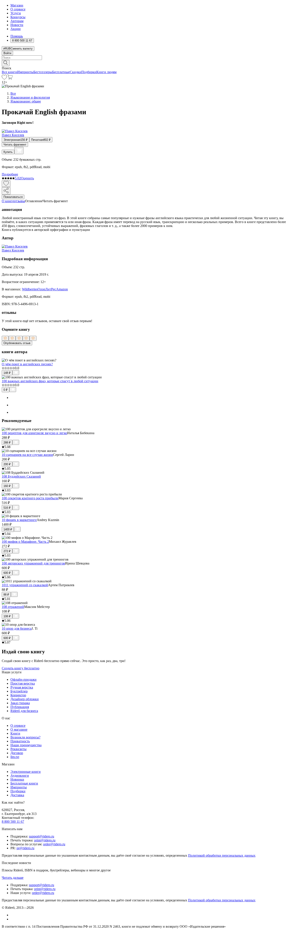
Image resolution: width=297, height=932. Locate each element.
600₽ (7, 572)
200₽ (7, 464)
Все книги (9, 72)
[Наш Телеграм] (12, 919)
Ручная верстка (21, 687)
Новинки (17, 779)
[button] (148, 62)
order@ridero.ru (54, 844)
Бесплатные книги (24, 783)
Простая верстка (22, 683)
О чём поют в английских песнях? (27, 364)
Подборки (88, 72)
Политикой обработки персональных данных (221, 855)
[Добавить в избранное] (6, 183)
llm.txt (14, 757)
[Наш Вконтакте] (12, 915)
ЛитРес (50, 289)
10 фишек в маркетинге (19, 520)
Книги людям (106, 72)
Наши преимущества (26, 745)
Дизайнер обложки (24, 699)
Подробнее (10, 174)
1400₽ (7, 529)
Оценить (27, 178)
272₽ (7, 551)
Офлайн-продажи (23, 679)
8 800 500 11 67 (13, 821)
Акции (15, 29)
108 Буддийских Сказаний (21, 476)
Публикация (19, 707)
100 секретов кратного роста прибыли (30, 498)
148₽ (7, 372)
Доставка (17, 795)
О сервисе (17, 9)
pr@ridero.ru (25, 848)
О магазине (18, 729)
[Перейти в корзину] (10, 78)
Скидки (75, 72)
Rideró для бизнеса (24, 711)
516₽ (7, 507)
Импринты (25, 72)
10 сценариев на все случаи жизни (27, 455)
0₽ (5, 389)
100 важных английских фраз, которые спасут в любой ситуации (50, 381)
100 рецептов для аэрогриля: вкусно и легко (34, 433)
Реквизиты (18, 749)
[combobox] (148, 57)
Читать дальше (12, 877)
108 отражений (13, 607)
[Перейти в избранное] (4, 78)
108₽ (7, 616)
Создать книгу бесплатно (20, 668)
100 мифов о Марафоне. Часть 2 (25, 541)
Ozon (41, 289)
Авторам (16, 21)
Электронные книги (25, 771)
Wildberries (30, 289)
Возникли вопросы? (25, 737)
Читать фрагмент (14, 144)
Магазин (16, 5)
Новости (16, 25)
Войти (7, 53)
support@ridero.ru (41, 836)
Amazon (62, 289)
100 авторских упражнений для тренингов (33, 563)
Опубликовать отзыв (16, 343)
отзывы (19, 201)
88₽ (6, 594)
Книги (15, 733)
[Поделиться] (6, 191)
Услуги (15, 13)
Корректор (18, 695)
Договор (16, 753)
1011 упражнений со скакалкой (25, 585)
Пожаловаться (13, 197)
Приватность (20, 741)
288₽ (7, 442)
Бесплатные (61, 72)
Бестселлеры (42, 72)
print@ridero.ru (44, 840)
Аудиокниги (19, 775)
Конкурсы (17, 17)
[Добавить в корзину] (18, 150)
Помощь (16, 36)
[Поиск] (6, 63)
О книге (8, 201)
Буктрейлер (19, 691)
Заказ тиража (20, 703)
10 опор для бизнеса (17, 628)
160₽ (7, 486)
